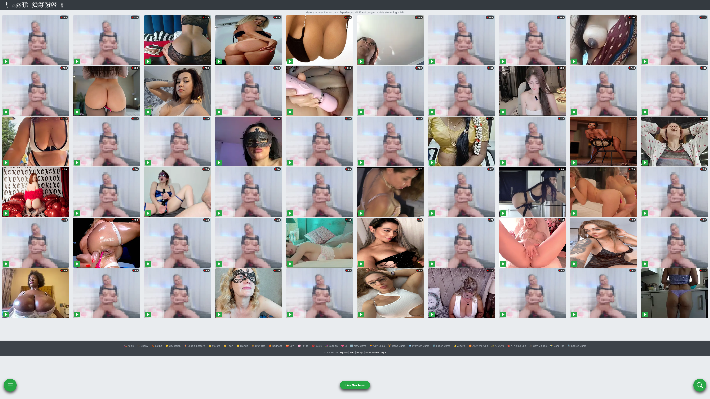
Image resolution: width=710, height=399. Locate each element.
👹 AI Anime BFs (516, 345)
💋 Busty (317, 345)
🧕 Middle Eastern (194, 345)
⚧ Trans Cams (396, 345)
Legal (383, 352)
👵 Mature (214, 345)
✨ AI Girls (459, 345)
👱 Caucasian (173, 345)
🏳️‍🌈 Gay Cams (377, 345)
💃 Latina (156, 345)
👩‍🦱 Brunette (258, 345)
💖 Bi (344, 345)
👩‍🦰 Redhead (276, 345)
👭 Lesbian (331, 345)
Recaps (360, 352)
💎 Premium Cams (418, 345)
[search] (699, 385)
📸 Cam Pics (557, 345)
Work (352, 352)
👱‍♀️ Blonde (242, 345)
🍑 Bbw (290, 345)
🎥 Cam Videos (538, 345)
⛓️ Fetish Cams (441, 345)
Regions (344, 352)
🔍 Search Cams (576, 345)
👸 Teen (228, 345)
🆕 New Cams (358, 345)
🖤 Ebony (142, 345)
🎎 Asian (129, 345)
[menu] (10, 385)
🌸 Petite (303, 345)
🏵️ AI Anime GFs (478, 345)
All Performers (372, 352)
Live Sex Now (355, 385)
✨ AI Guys (497, 345)
